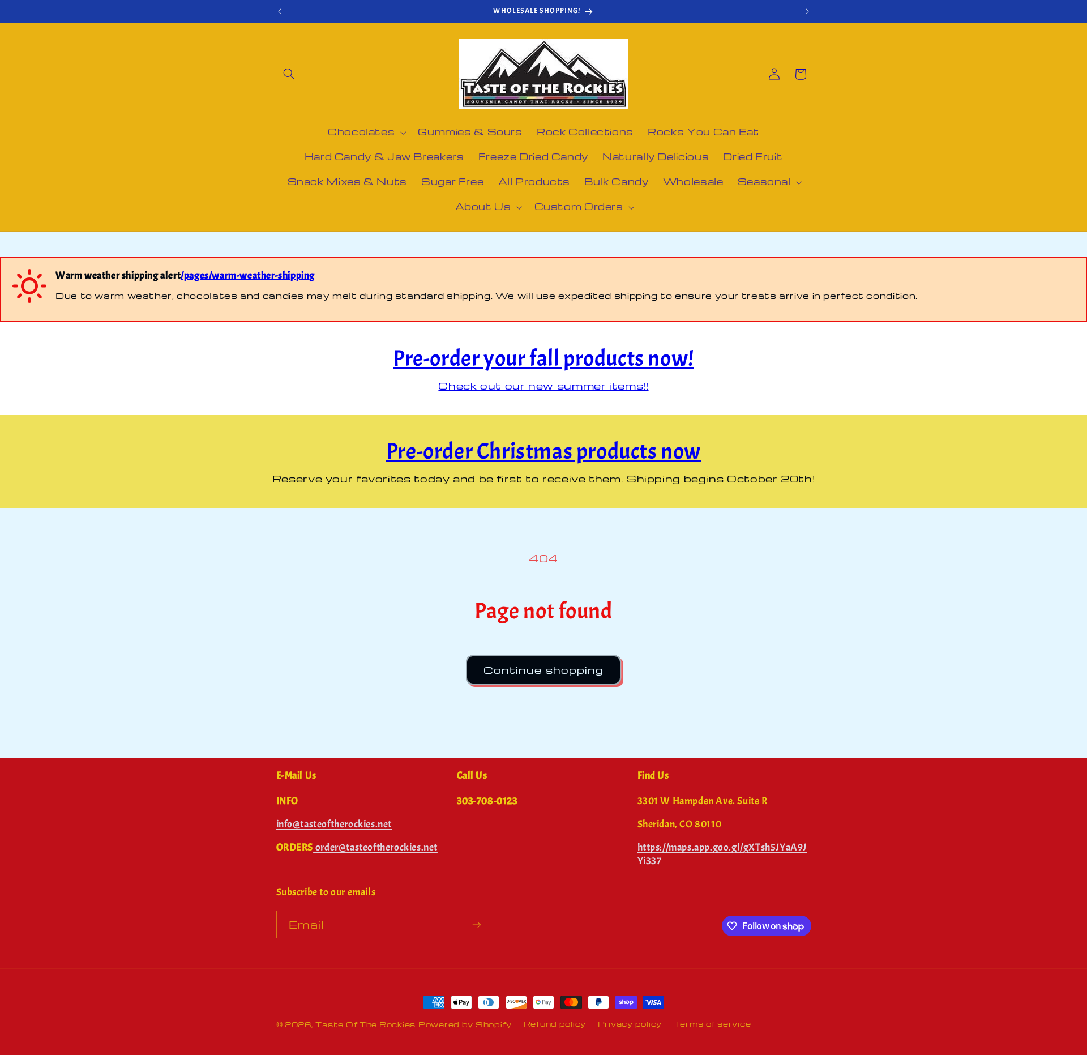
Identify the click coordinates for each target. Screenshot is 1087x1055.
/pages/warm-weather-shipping (248, 275)
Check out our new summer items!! (543, 385)
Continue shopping (543, 670)
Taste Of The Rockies (365, 1024)
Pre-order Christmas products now (543, 451)
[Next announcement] (807, 11)
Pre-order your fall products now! (543, 358)
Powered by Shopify (465, 1024)
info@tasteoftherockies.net (334, 824)
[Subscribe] (476, 924)
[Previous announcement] (279, 11)
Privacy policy (630, 1023)
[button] (289, 74)
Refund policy (555, 1023)
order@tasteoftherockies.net (375, 847)
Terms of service (712, 1023)
